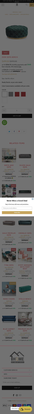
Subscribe (17, 212)
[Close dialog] (32, 199)
